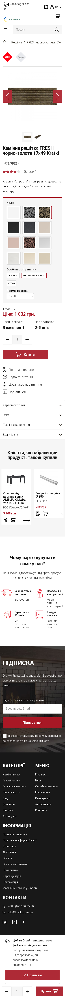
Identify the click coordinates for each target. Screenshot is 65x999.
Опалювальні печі (14, 786)
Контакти (41, 810)
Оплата (7, 858)
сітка (11, 283)
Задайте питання (21, 377)
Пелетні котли (11, 792)
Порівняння (42, 792)
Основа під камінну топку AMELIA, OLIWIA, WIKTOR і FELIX (14, 498)
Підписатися (32, 722)
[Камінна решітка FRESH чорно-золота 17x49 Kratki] (32, 96)
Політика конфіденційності (32, 741)
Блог (38, 780)
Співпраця (9, 846)
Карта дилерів (12, 876)
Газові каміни (11, 780)
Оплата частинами (15, 864)
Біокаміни (9, 804)
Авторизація (43, 804)
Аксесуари (10, 816)
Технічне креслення (16, 424)
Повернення (11, 870)
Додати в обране (21, 370)
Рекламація (10, 882)
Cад (5, 798)
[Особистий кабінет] (52, 7)
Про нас (40, 774)
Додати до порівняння (25, 384)
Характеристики (14, 405)
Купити (29, 354)
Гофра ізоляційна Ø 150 (48, 495)
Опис (6, 415)
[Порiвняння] (46, 7)
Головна (4, 42)
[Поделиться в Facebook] (5, 392)
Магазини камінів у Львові (20, 888)
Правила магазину (15, 834)
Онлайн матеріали (46, 786)
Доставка (9, 852)
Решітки (16, 42)
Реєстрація (42, 798)
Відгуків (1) (10, 434)
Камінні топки (11, 774)
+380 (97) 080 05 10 (21, 906)
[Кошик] (57, 16)
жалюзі (13, 275)
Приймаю (34, 975)
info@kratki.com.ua (20, 912)
